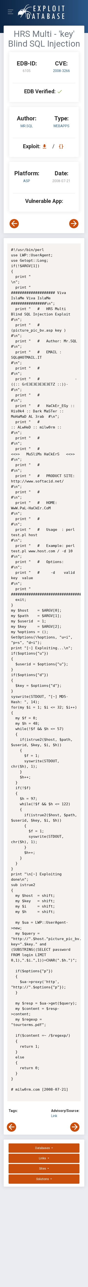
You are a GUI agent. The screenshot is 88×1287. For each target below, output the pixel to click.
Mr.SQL (27, 126)
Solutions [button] (43, 1179)
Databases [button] (43, 1148)
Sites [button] (43, 1168)
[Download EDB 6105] (46, 146)
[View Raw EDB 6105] (61, 146)
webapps (61, 126)
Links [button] (43, 1158)
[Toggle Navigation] (12, 12)
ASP (26, 181)
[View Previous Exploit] (14, 223)
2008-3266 (61, 71)
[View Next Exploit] (73, 223)
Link (54, 1116)
